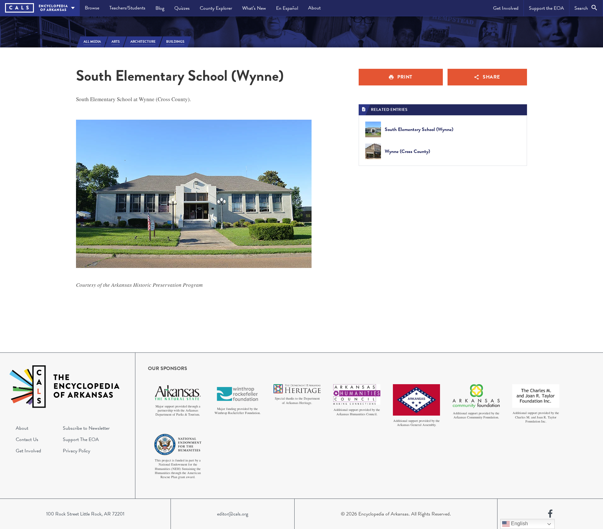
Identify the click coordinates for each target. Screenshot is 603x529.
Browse (92, 8)
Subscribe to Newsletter (86, 428)
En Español (287, 8)
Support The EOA (81, 439)
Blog (159, 8)
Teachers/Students (127, 8)
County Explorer (216, 8)
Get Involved (506, 8)
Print (404, 77)
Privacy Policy (76, 451)
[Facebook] (550, 514)
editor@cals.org (232, 514)
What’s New (254, 8)
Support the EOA (546, 8)
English (519, 523)
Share (491, 77)
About (314, 8)
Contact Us (27, 439)
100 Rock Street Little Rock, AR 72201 (85, 514)
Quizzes (182, 8)
